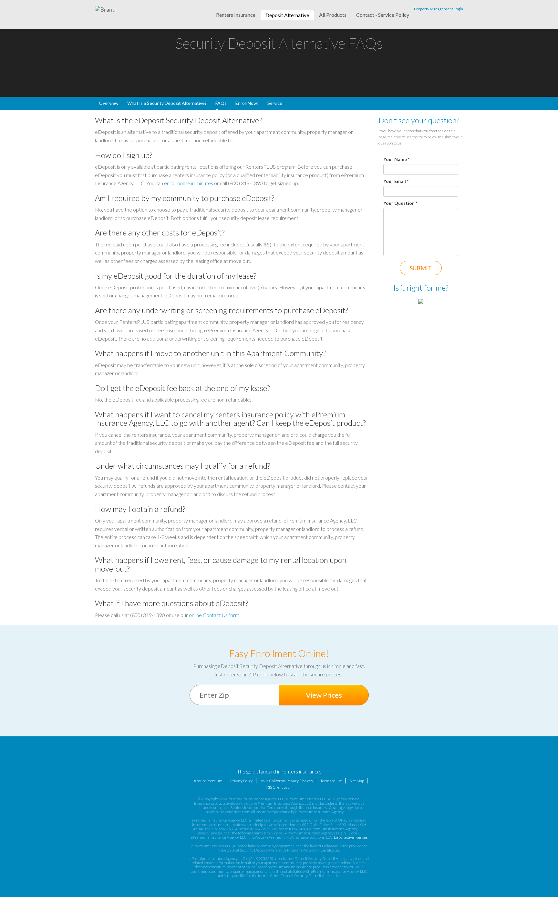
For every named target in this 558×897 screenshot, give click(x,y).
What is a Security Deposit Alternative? (167, 103)
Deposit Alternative (287, 15)
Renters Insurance (235, 15)
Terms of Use (331, 780)
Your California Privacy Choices (287, 780)
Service (274, 103)
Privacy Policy (241, 780)
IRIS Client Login (279, 787)
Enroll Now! (247, 103)
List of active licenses (350, 837)
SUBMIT (421, 268)
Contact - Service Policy (382, 15)
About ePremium (208, 780)
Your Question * (400, 203)
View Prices (324, 695)
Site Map (357, 780)
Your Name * (396, 159)
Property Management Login (438, 8)
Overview (109, 103)
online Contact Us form (214, 615)
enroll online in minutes (188, 183)
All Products (332, 15)
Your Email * (395, 181)
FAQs (221, 103)
